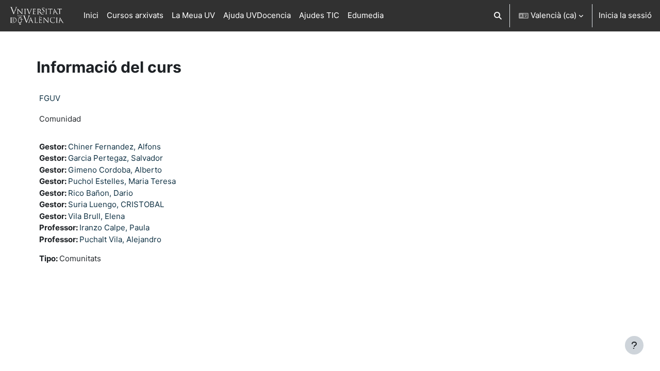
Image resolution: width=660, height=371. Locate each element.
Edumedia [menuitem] (366, 15)
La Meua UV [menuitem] (193, 15)
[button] (498, 15)
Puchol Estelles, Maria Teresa (122, 181)
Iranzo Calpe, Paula (114, 227)
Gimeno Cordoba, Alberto (115, 170)
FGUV (49, 98)
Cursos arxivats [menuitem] (135, 15)
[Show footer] (634, 345)
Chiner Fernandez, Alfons (114, 146)
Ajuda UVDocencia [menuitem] (257, 15)
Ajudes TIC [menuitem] (319, 15)
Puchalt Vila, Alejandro (120, 239)
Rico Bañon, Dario (100, 193)
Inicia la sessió (625, 15)
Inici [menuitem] (91, 15)
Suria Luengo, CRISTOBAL (116, 204)
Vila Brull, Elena (96, 216)
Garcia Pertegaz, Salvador (115, 158)
